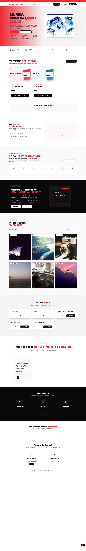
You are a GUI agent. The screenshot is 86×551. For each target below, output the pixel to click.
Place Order (55, 4)
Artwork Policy (26, 206)
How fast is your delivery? (28, 432)
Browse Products (25, 31)
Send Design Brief (15, 206)
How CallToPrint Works (68, 160)
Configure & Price (21, 95)
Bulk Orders (37, 4)
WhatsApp (71, 315)
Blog (28, 4)
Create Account (72, 4)
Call (21, 315)
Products (22, 4)
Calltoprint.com (13, 4)
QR (25, 4)
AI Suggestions (44, 4)
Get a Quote (14, 31)
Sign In (65, 4)
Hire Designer (49, 4)
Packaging (33, 4)
